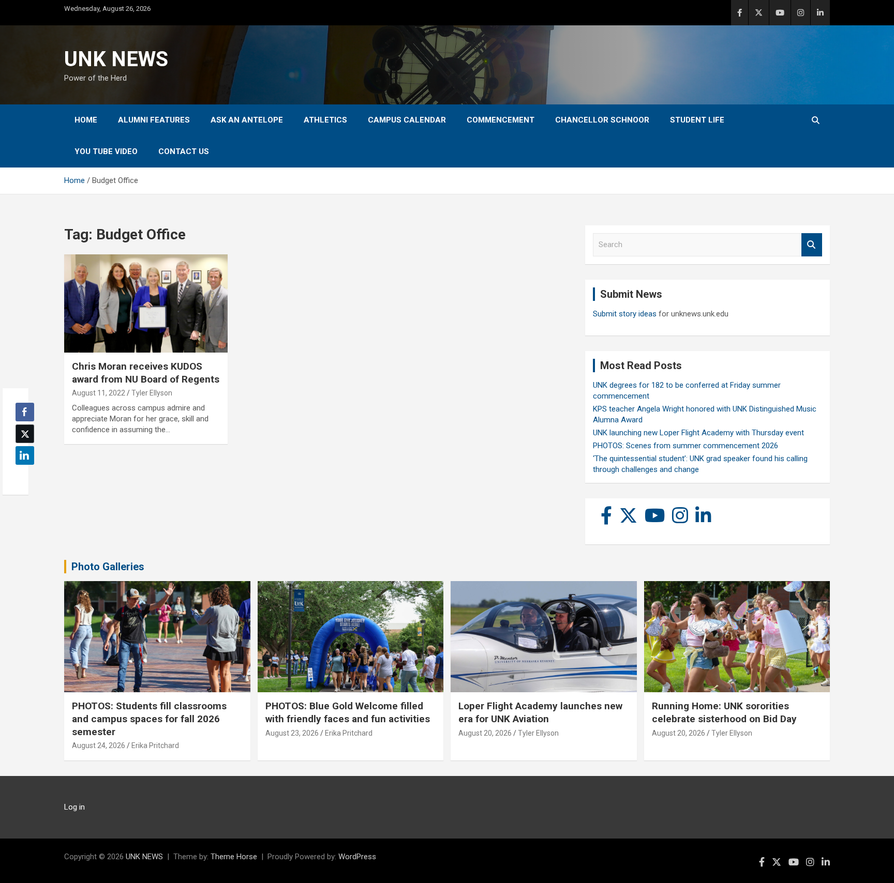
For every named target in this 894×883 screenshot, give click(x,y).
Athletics (325, 120)
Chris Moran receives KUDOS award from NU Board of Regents (145, 372)
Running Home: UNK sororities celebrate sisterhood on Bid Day (724, 712)
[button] (22, 475)
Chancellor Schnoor (602, 120)
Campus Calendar (407, 120)
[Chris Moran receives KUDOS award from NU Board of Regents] (146, 303)
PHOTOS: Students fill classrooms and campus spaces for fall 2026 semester (149, 718)
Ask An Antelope (247, 120)
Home (85, 120)
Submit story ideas (625, 313)
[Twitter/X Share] (25, 433)
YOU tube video (106, 151)
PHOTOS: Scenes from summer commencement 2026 (685, 445)
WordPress (357, 856)
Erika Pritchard (155, 745)
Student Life (697, 120)
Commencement (500, 120)
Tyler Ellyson (151, 393)
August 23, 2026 (292, 733)
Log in (74, 807)
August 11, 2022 (98, 393)
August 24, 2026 (98, 745)
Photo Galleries (107, 566)
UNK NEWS (116, 59)
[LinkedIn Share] (25, 455)
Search (811, 244)
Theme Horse (234, 856)
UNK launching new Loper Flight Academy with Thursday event (698, 432)
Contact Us (183, 151)
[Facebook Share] (25, 412)
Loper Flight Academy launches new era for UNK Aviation (540, 712)
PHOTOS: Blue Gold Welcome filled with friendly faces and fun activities (347, 712)
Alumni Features (154, 120)
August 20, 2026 (485, 733)
